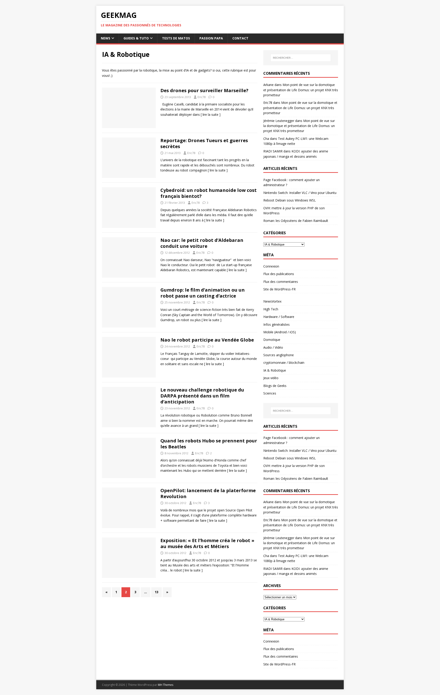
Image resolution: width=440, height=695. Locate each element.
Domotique (271, 339)
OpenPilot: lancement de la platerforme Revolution (208, 493)
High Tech (270, 309)
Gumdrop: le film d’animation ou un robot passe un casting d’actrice (202, 293)
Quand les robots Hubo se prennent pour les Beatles (208, 444)
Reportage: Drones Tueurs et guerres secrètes (204, 143)
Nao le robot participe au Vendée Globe (207, 340)
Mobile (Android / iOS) (279, 332)
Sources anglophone (278, 355)
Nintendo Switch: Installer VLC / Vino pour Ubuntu (299, 192)
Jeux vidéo (270, 378)
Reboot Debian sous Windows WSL (289, 200)
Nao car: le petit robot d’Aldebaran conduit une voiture (201, 243)
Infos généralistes (276, 324)
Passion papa (211, 38)
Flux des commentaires (280, 281)
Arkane (268, 85)
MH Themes (165, 685)
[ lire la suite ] (210, 114)
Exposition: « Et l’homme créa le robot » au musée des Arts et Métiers (207, 543)
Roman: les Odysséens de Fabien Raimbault (295, 220)
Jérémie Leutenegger (278, 121)
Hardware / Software (278, 316)
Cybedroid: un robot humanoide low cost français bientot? (208, 193)
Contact (240, 38)
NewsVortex (272, 301)
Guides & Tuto (136, 38)
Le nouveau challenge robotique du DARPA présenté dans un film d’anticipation (202, 396)
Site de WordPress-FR (279, 289)
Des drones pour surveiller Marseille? (204, 90)
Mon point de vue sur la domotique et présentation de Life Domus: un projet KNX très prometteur (300, 90)
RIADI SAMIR (273, 151)
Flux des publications (278, 274)
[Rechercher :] (300, 58)
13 (156, 592)
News (105, 38)
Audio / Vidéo (273, 347)
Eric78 (202, 97)
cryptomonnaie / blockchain (283, 362)
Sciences (269, 393)
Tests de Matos (176, 38)
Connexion (271, 266)
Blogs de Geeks (274, 385)
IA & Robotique (274, 370)
